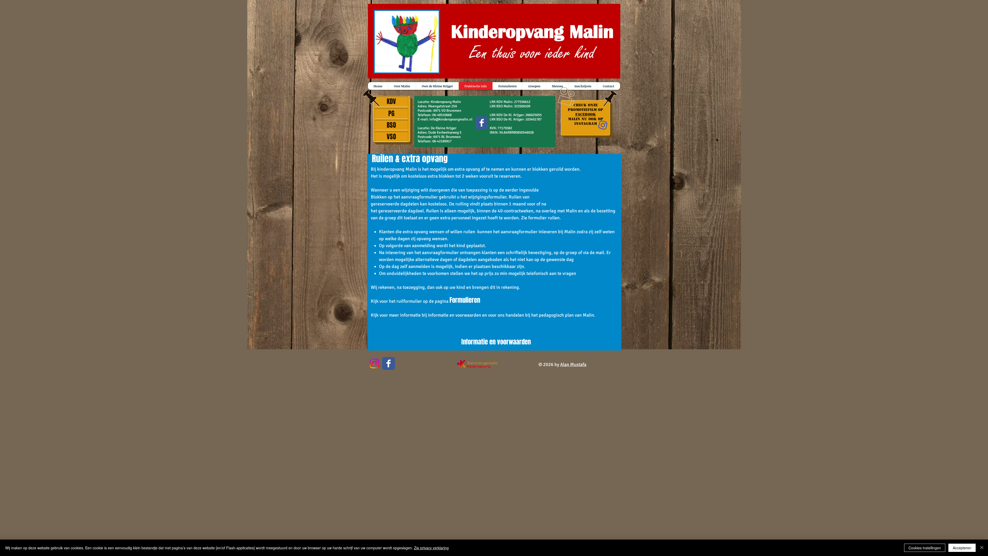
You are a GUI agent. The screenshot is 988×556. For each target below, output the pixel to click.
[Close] (982, 548)
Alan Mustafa (573, 364)
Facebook (585, 114)
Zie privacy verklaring (431, 547)
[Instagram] (374, 363)
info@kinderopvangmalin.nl (450, 119)
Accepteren (962, 547)
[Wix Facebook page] (481, 122)
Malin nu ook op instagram (585, 121)
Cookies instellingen (924, 547)
